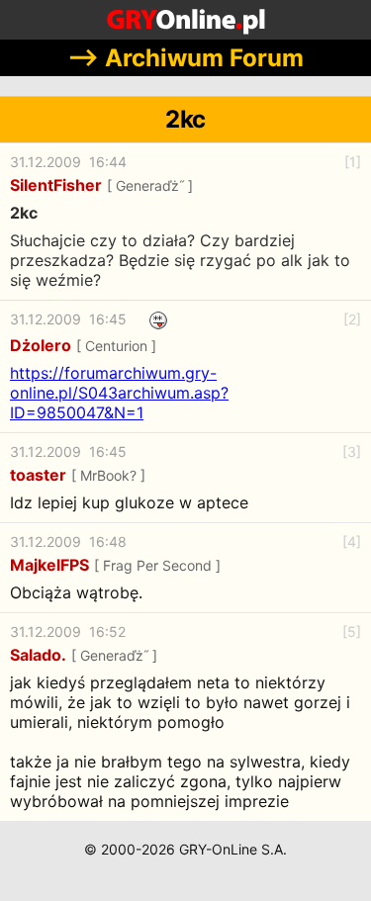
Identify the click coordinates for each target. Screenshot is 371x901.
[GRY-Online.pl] (185, 20)
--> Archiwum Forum (185, 58)
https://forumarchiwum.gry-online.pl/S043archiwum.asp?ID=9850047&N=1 (119, 392)
